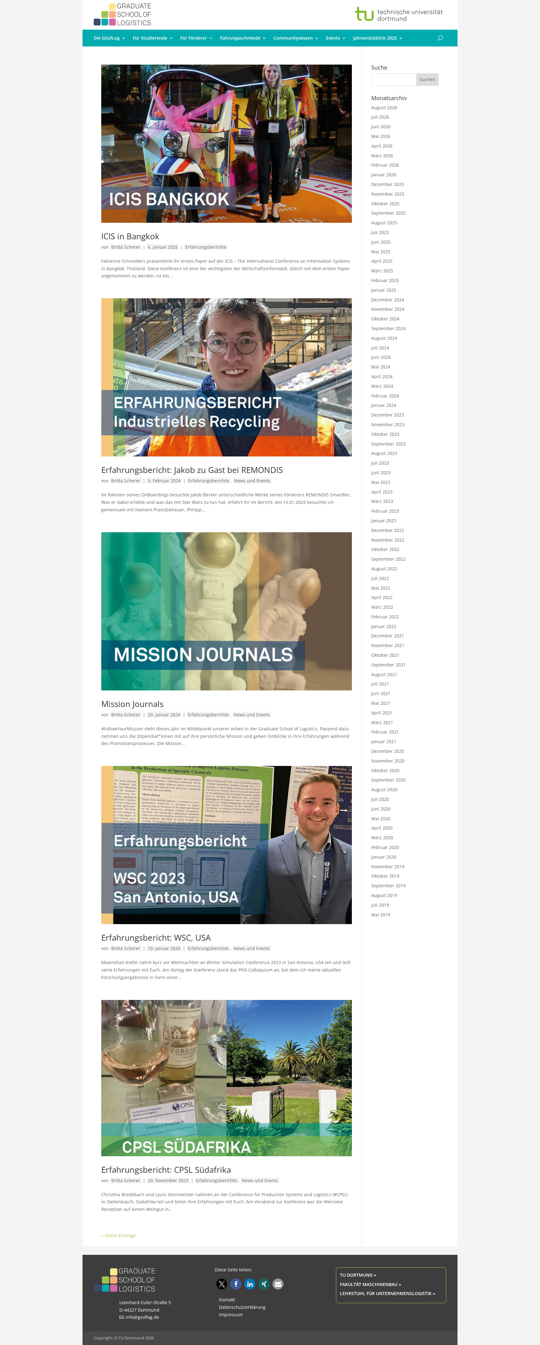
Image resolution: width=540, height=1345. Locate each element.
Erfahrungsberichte (205, 247)
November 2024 (387, 309)
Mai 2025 (380, 252)
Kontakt (227, 1300)
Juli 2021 (380, 684)
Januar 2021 (383, 741)
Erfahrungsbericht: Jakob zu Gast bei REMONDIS (192, 469)
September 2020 (388, 780)
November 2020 (387, 761)
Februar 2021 (385, 732)
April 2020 (381, 828)
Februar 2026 (385, 165)
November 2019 (387, 867)
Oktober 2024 (385, 319)
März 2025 (382, 271)
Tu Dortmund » (358, 1275)
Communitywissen (293, 38)
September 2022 (388, 559)
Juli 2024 (380, 348)
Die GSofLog (107, 38)
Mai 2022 (380, 588)
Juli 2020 (380, 799)
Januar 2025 (383, 290)
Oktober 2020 (385, 770)
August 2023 (384, 453)
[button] (221, 1284)
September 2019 (388, 886)
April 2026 (381, 146)
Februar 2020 (385, 847)
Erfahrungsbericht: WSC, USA (156, 937)
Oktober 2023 (385, 434)
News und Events (252, 481)
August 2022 (384, 569)
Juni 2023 (381, 472)
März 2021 (382, 722)
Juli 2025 (380, 232)
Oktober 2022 (385, 549)
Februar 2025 (385, 280)
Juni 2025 (381, 242)
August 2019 (384, 895)
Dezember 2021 (387, 636)
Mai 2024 (380, 367)
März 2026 (382, 155)
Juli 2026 (380, 117)
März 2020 (382, 838)
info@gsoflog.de (142, 1317)
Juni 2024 (381, 357)
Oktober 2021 (385, 655)
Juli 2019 (380, 905)
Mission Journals (132, 703)
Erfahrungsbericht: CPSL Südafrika (166, 1169)
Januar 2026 (383, 175)
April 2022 (381, 597)
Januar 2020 (383, 857)
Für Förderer (193, 38)
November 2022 (387, 540)
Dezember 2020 (387, 751)
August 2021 (384, 674)
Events (333, 38)
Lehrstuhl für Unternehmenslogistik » (387, 1293)
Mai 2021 (380, 703)
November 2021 (387, 645)
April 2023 (381, 492)
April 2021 (381, 713)
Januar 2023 (383, 521)
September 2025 (388, 213)
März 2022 (382, 607)
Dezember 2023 (387, 415)
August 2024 (384, 338)
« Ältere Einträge (118, 1235)
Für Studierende (150, 38)
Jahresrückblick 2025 (375, 38)
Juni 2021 (381, 693)
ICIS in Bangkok (130, 236)
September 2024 (388, 328)
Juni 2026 (381, 126)
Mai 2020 (380, 818)
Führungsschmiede (240, 38)
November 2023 (387, 424)
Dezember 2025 (387, 184)
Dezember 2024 (387, 300)
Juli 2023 (380, 463)
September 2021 (388, 665)
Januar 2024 (383, 405)
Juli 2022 (380, 578)
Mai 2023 (380, 482)
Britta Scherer (125, 247)
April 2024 (381, 376)
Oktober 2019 (385, 876)
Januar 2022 (383, 626)
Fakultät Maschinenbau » (370, 1284)
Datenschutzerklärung (242, 1307)
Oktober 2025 (385, 204)
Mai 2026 (380, 136)
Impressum (231, 1315)
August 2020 (384, 789)
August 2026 (384, 107)
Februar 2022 (385, 617)
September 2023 (388, 444)
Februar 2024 (385, 396)
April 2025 (381, 261)
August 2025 (384, 223)
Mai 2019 (380, 915)
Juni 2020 (381, 809)
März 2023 (382, 501)
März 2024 (382, 386)
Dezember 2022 (387, 530)
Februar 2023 (385, 511)
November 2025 (387, 194)
